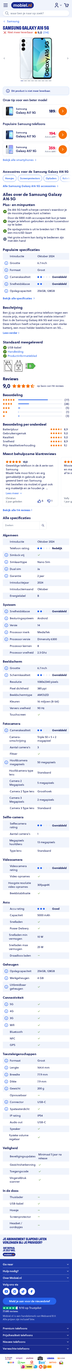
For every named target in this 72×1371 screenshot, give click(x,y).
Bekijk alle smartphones (18, 160)
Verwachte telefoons (16, 1348)
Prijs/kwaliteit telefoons (18, 1335)
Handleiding (15, 351)
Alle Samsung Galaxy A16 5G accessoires (29, 186)
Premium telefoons (15, 1328)
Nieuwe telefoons (14, 1342)
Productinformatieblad (22, 356)
